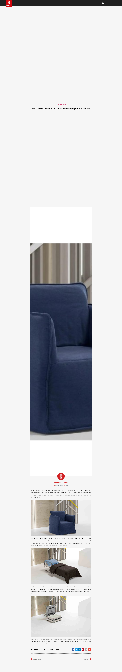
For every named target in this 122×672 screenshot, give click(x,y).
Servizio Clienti (61, 2)
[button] (73, 649)
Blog (45, 2)
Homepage (29, 2)
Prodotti (35, 2)
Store (40, 2)
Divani (67, 485)
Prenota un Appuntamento (73, 2)
